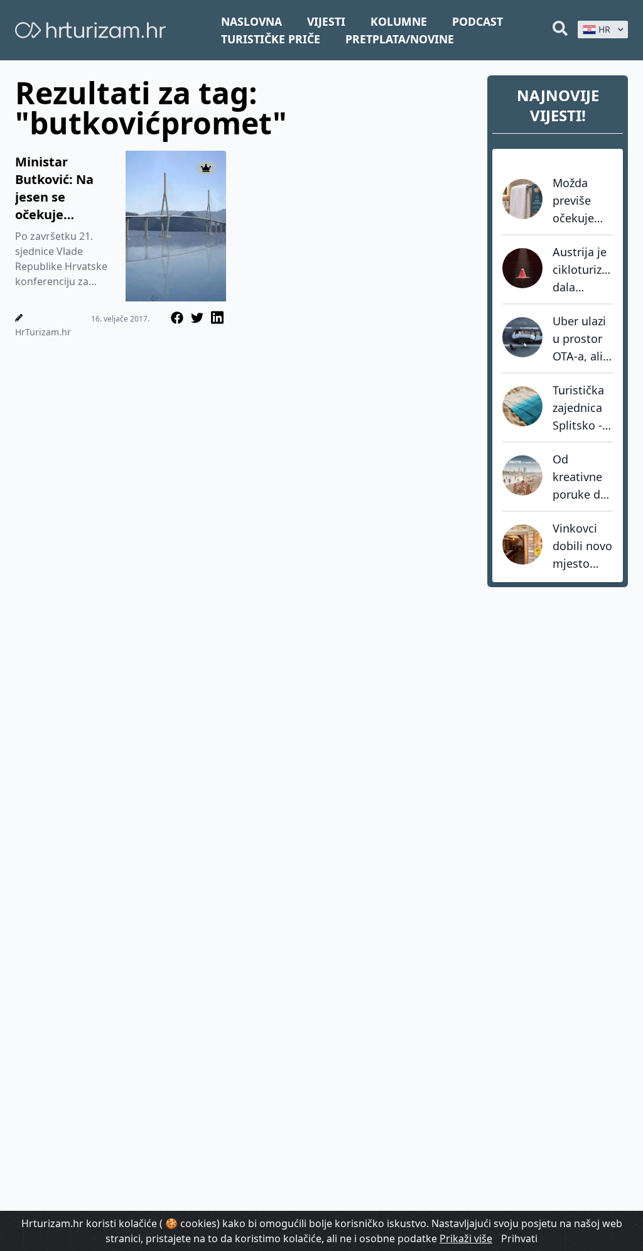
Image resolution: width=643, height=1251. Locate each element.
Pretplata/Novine (399, 38)
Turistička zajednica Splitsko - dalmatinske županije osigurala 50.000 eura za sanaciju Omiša (583, 408)
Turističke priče (270, 38)
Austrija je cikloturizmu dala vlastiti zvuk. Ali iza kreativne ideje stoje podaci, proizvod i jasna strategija (583, 270)
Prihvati (519, 1238)
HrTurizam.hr (43, 332)
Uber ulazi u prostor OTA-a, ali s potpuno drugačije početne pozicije (582, 339)
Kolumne (398, 21)
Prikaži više (466, 1238)
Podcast (477, 21)
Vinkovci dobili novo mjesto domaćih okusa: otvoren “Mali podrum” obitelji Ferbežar (582, 546)
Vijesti (326, 21)
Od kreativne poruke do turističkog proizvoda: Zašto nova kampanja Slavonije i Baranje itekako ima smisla (582, 477)
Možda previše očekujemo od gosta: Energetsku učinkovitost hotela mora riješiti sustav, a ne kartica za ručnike (583, 201)
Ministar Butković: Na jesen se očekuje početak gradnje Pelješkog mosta (54, 188)
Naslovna (251, 21)
